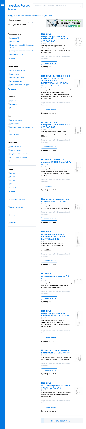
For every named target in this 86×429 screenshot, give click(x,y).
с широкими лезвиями (18, 161)
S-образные (14, 108)
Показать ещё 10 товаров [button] (62, 421)
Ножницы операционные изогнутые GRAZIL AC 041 (56, 351)
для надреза (14, 124)
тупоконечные (15, 150)
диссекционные (16, 120)
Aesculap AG (14, 38)
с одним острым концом (19, 154)
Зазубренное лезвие (17, 199)
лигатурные (14, 134)
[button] (2, 214)
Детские (13, 222)
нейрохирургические (17, 77)
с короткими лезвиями (18, 157)
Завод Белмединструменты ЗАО (22, 51)
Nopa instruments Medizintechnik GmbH (22, 46)
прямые (13, 101)
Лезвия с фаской (16, 207)
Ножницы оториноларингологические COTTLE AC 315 (56, 385)
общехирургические (17, 70)
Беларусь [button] (12, 9)
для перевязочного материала (21, 127)
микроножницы (15, 131)
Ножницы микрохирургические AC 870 (55, 276)
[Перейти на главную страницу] (19, 5)
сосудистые (14, 74)
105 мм (13, 187)
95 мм (12, 180)
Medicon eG (14, 41)
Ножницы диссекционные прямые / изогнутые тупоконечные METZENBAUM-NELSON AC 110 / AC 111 (55, 81)
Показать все (13, 59)
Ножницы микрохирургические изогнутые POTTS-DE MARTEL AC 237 (53, 235)
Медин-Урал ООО (17, 54)
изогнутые (14, 104)
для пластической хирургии (20, 85)
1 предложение (49, 63)
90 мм (12, 177)
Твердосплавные (16, 215)
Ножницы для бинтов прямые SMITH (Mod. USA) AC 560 (56, 162)
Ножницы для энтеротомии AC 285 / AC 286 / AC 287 (55, 124)
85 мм (12, 173)
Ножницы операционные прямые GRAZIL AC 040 (55, 200)
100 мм (13, 184)
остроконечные (16, 147)
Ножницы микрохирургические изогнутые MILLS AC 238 (55, 313)
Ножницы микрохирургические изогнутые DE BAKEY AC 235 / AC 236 (55, 37)
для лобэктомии (16, 81)
